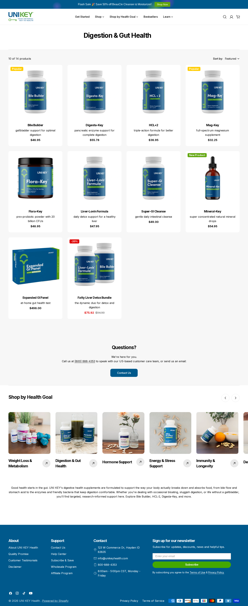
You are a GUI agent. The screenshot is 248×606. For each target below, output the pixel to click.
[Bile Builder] (35, 92)
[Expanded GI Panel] (35, 264)
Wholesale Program (63, 566)
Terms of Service (153, 600)
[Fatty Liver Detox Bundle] (94, 264)
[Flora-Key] (35, 178)
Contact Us (124, 373)
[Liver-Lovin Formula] (94, 178)
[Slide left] (225, 398)
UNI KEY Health (30, 600)
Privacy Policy (129, 600)
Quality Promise (18, 554)
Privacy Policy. (216, 572)
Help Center (58, 554)
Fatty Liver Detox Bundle (94, 297)
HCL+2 (153, 125)
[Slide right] (235, 398)
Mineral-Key (212, 211)
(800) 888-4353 (85, 361)
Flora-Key (35, 211)
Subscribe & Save (62, 560)
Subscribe (191, 564)
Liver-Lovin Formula (94, 211)
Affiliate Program (62, 573)
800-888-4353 (107, 564)
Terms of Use (197, 572)
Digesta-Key (94, 125)
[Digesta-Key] (94, 92)
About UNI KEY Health (23, 547)
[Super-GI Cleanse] (154, 178)
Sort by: (218, 58)
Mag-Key (212, 125)
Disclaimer (15, 566)
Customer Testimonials (22, 560)
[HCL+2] (154, 92)
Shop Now (162, 4)
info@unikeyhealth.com (113, 558)
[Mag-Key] (213, 92)
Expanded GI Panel (35, 297)
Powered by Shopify (55, 600)
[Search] (224, 16)
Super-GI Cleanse (153, 211)
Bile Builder (35, 125)
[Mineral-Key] (213, 178)
